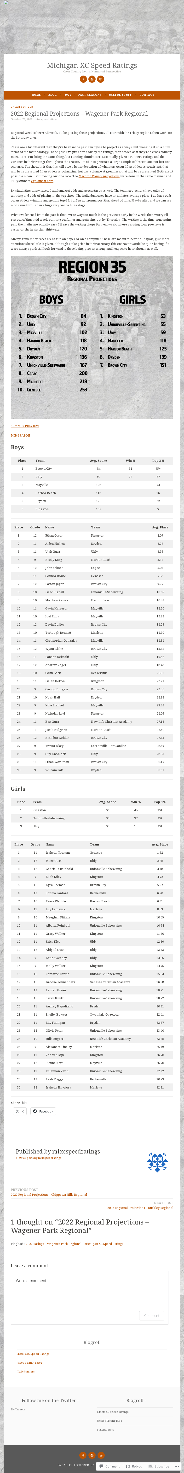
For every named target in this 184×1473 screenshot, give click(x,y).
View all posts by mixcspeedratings (38, 1157)
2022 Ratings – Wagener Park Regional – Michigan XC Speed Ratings (74, 1244)
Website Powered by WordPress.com (91, 1465)
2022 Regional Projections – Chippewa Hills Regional (49, 1192)
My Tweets (18, 1409)
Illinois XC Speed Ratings (33, 1353)
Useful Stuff (120, 94)
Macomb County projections (99, 176)
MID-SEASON (20, 435)
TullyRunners (25, 1371)
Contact (147, 94)
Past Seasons (90, 94)
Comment (151, 1315)
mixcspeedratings (45, 119)
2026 (67, 94)
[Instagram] (100, 79)
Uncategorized (22, 106)
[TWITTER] (83, 1455)
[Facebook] (92, 79)
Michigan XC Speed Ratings (92, 65)
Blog (52, 94)
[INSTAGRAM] (101, 1455)
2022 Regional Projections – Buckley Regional (140, 1205)
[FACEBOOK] (92, 1455)
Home (36, 94)
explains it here (42, 181)
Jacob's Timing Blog (29, 1362)
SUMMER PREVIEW (25, 426)
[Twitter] (83, 79)
